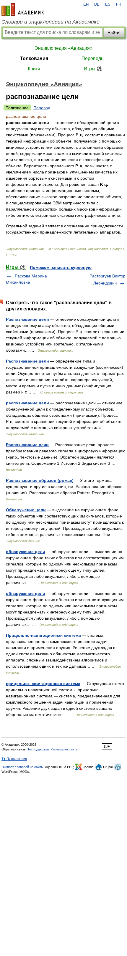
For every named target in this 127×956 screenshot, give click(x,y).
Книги (34, 68)
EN (86, 4)
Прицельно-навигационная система (43, 635)
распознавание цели (27, 403)
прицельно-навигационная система (43, 683)
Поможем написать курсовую (61, 267)
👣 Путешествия (14, 758)
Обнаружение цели (26, 509)
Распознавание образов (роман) (40, 480)
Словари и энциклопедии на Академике (50, 22)
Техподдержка (38, 749)
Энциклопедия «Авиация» (63, 48)
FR (118, 4)
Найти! (114, 32)
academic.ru (22, 9)
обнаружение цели (25, 551)
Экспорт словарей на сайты (22, 767)
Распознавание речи (27, 444)
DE (97, 4)
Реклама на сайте (64, 749)
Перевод (41, 107)
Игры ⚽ (93, 68)
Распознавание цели (27, 319)
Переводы (93, 58)
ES (107, 4)
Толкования (34, 58)
